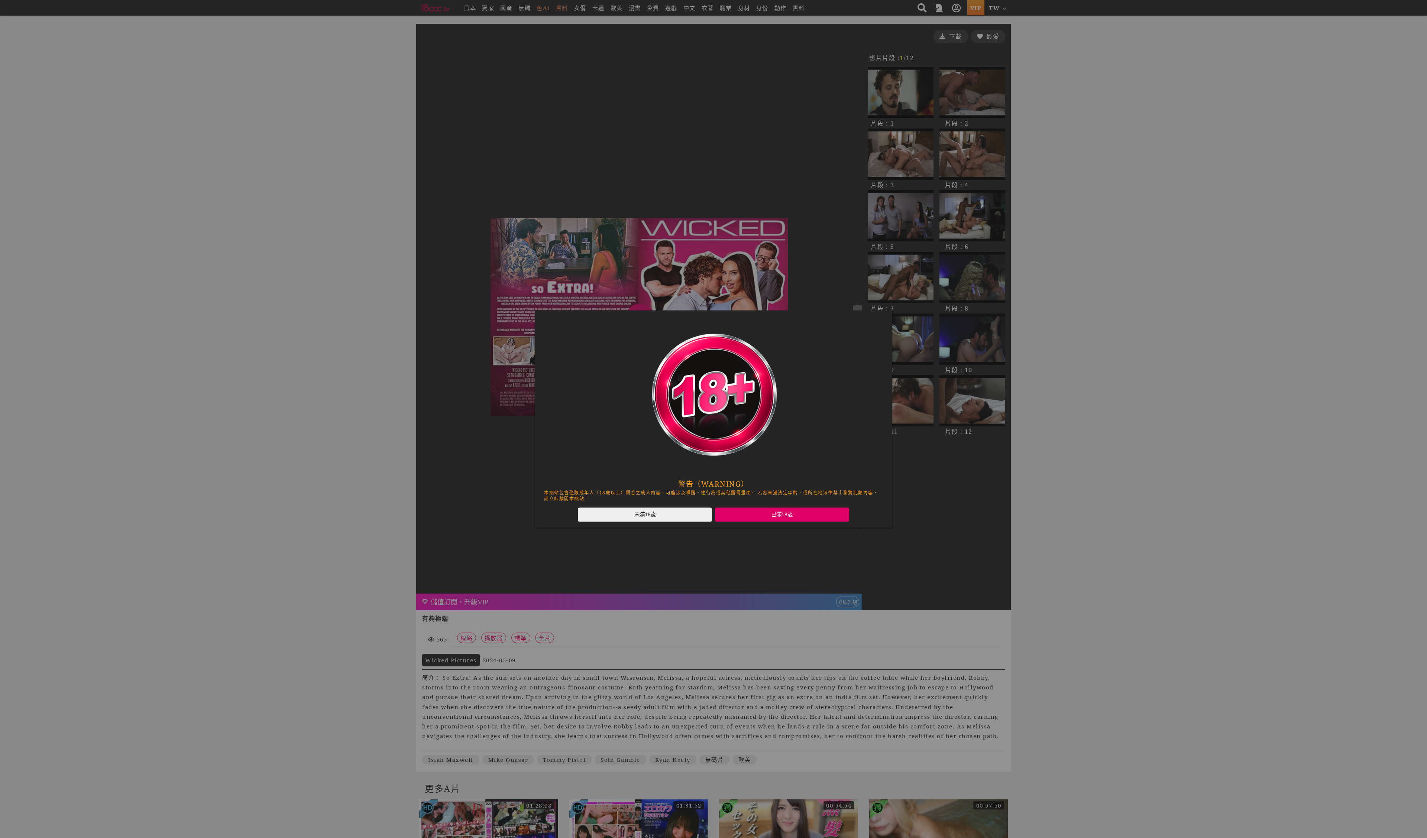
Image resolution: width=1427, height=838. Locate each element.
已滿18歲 (782, 514)
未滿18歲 (645, 514)
